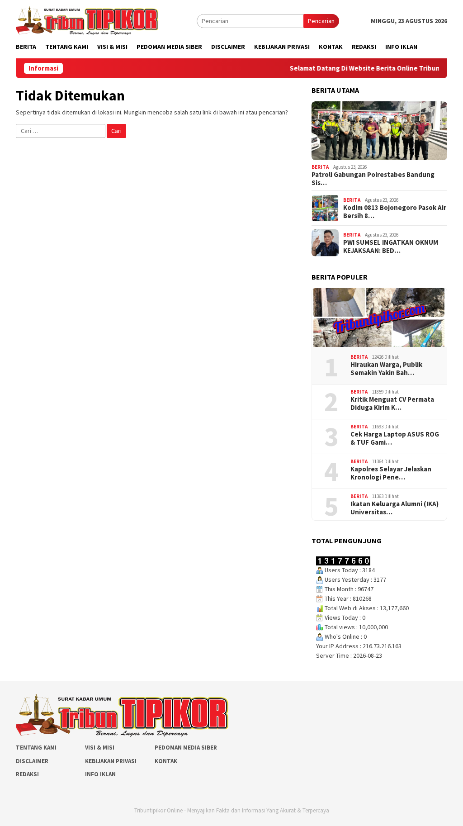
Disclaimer (32, 761)
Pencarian (321, 21)
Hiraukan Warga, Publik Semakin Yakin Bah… (386, 369)
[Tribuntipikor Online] (87, 20)
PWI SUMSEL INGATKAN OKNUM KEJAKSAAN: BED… (390, 246)
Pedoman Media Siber (186, 747)
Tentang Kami (36, 747)
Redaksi (27, 774)
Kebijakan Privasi (111, 761)
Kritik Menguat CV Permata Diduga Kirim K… (392, 403)
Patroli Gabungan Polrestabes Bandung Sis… (373, 179)
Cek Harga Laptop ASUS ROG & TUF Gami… (394, 438)
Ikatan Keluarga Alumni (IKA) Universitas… (394, 508)
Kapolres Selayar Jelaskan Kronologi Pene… (390, 473)
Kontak (166, 761)
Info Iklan (100, 774)
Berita (320, 167)
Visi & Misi (99, 747)
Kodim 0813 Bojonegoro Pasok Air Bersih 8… (394, 212)
